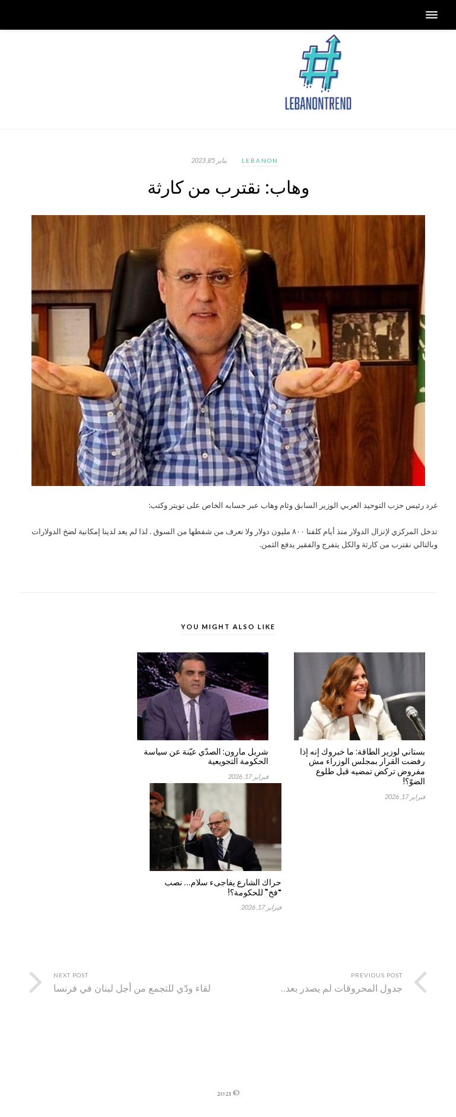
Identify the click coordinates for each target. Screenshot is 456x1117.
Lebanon (260, 160)
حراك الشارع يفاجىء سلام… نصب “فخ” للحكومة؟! (222, 888)
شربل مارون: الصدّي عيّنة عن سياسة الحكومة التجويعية (206, 757)
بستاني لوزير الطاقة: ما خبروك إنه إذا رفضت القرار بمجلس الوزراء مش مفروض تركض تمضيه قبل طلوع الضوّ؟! (362, 767)
